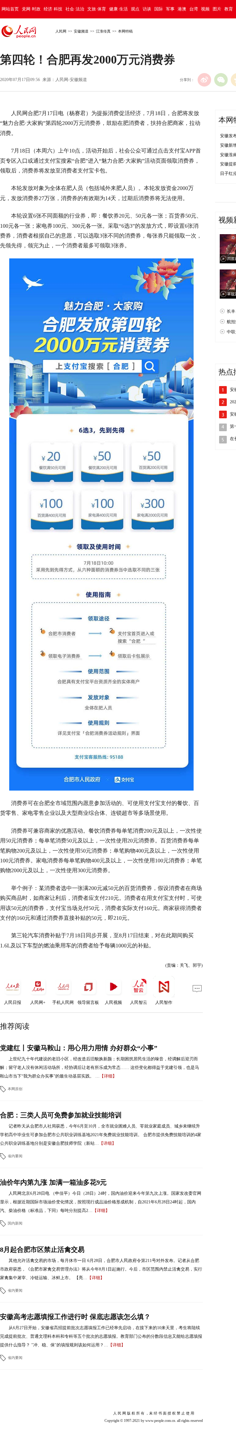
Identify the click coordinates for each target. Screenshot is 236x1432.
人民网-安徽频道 (71, 79)
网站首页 (10, 9)
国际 (158, 9)
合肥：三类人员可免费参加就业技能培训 (61, 1115)
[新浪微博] (204, 80)
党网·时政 (31, 9)
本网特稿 (125, 31)
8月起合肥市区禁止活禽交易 (42, 1249)
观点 (135, 9)
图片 (217, 9)
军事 (170, 9)
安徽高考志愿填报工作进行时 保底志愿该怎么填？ (75, 1317)
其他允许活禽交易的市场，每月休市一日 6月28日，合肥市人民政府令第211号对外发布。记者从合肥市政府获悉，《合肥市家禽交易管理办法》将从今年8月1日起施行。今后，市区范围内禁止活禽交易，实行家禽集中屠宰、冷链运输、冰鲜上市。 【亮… (101, 1269)
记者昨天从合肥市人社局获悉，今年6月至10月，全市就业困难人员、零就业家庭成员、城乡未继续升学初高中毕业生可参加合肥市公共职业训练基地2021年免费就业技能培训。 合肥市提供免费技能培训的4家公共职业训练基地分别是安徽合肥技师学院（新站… (100, 1135)
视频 (205, 9)
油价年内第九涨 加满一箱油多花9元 (53, 1182)
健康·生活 (118, 9)
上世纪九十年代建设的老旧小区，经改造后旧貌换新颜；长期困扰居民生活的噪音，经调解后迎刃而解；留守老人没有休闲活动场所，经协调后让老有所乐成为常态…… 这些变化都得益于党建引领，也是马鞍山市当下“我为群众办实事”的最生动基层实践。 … (99, 1067)
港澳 (182, 9)
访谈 (147, 9)
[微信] (221, 80)
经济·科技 (53, 9)
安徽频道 (81, 31)
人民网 (60, 31)
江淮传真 (103, 31)
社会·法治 (74, 9)
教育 (228, 9)
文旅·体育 (96, 9)
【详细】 (108, 1076)
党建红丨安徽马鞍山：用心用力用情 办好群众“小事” (78, 1048)
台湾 (193, 9)
